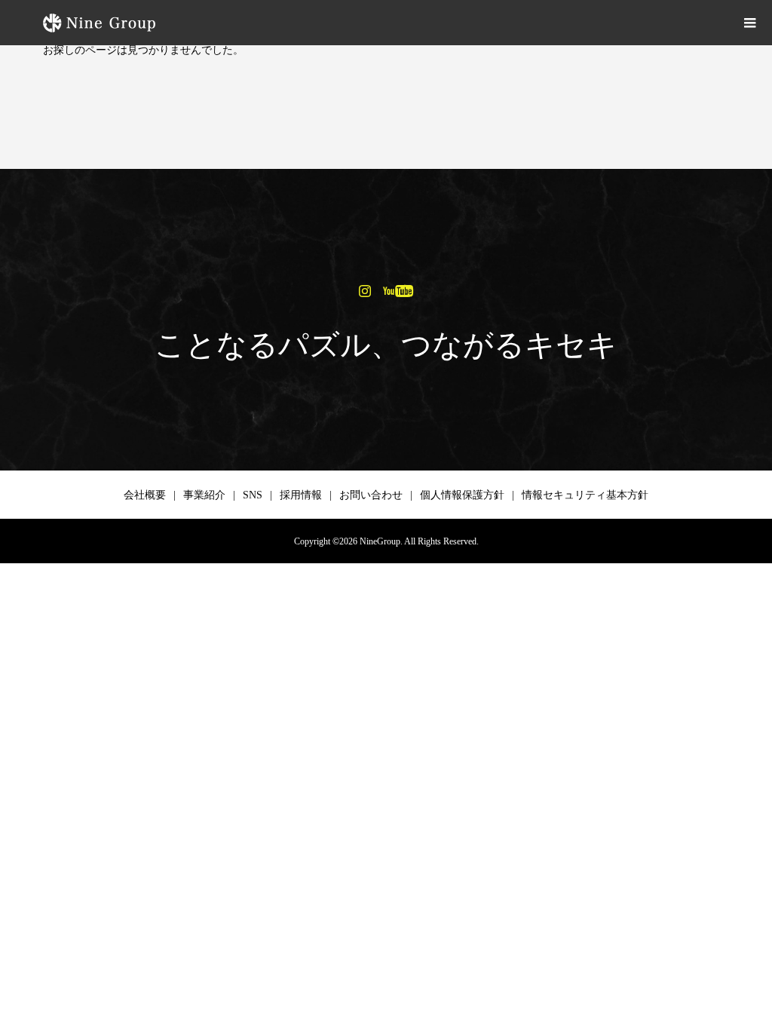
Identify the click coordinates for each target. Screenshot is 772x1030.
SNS (252, 495)
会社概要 (145, 495)
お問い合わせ (371, 495)
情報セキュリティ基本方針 (585, 495)
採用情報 (301, 495)
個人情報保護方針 (462, 495)
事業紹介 (204, 495)
